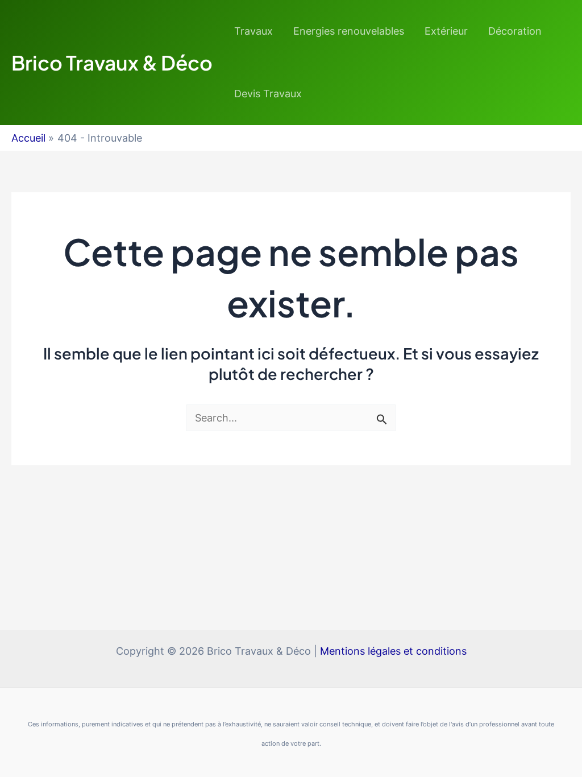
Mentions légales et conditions (393, 651)
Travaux (253, 31)
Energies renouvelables (348, 31)
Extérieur (446, 31)
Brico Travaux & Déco (112, 62)
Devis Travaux (268, 94)
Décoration (515, 31)
